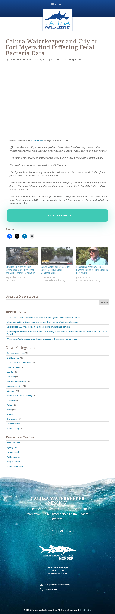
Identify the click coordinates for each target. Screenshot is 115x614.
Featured (11, 376)
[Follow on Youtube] (61, 531)
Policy (9, 405)
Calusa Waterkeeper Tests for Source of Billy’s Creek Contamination (55, 269)
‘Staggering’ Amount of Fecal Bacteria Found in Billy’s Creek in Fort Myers (92, 269)
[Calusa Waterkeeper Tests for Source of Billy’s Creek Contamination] (57, 256)
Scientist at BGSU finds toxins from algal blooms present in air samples (38, 326)
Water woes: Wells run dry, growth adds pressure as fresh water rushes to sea (42, 339)
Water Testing (13, 428)
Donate (59, 4)
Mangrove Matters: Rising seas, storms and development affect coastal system (42, 322)
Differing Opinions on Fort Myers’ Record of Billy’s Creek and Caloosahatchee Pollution (20, 269)
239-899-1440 (51, 589)
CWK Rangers (13, 367)
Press (78, 59)
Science (10, 414)
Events (10, 372)
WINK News (37, 140)
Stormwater (12, 419)
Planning (11, 400)
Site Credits (85, 609)
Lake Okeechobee (14, 386)
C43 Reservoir (13, 357)
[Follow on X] (53, 531)
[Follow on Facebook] (45, 531)
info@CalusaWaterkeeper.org (57, 584)
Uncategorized (13, 423)
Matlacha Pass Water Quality (19, 395)
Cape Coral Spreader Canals (19, 362)
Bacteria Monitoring (62, 59)
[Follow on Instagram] (70, 531)
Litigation (11, 390)
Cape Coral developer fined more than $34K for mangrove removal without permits (44, 317)
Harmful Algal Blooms (16, 381)
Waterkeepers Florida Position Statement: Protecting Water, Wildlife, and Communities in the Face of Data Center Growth (57, 332)
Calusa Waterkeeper (21, 59)
